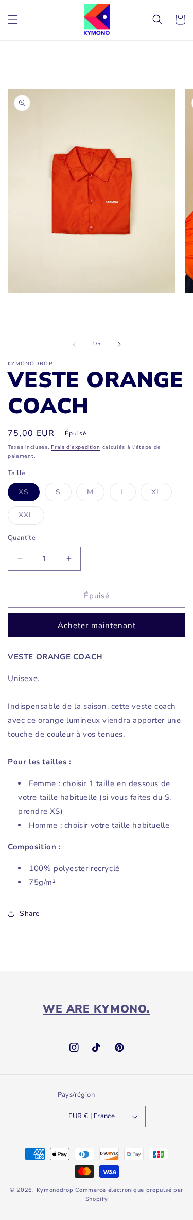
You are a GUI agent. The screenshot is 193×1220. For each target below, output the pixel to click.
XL (161, 493)
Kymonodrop (55, 1190)
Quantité (22, 538)
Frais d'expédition (75, 447)
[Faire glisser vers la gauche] (74, 344)
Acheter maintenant (97, 625)
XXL (31, 517)
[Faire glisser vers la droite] (119, 344)
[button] (13, 19)
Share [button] (30, 913)
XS (29, 493)
